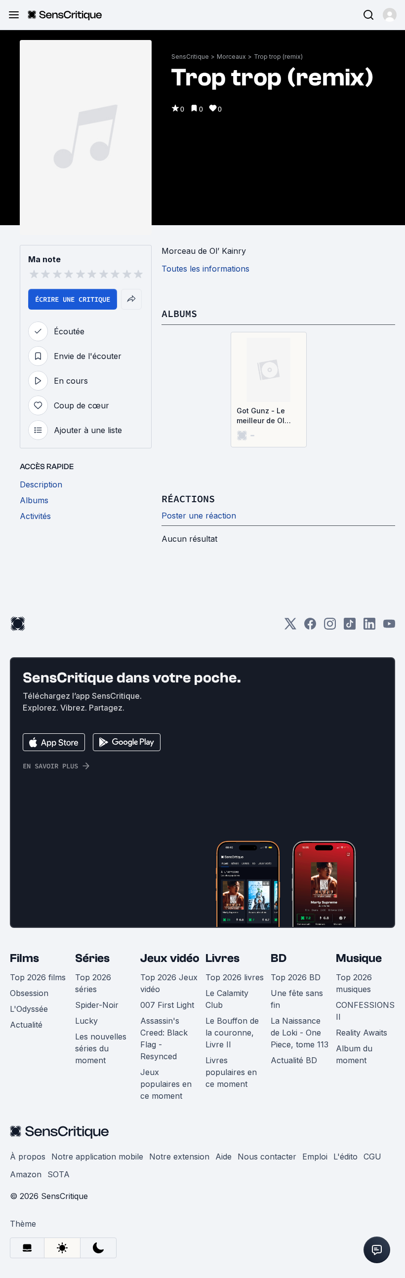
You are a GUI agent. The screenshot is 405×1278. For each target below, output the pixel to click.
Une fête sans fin (297, 999)
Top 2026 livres (234, 977)
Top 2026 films (38, 977)
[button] (389, 14)
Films (24, 958)
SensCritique (190, 56)
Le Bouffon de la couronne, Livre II (232, 1032)
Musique (359, 958)
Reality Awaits (361, 1033)
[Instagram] (330, 627)
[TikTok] (350, 627)
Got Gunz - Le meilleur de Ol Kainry (261, 416)
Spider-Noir (97, 1005)
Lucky (86, 1021)
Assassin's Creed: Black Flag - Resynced (164, 1038)
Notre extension (179, 1156)
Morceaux (231, 56)
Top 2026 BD (296, 977)
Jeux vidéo (170, 958)
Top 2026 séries (93, 983)
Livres (222, 958)
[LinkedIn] (369, 627)
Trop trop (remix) (278, 56)
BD (278, 958)
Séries (92, 958)
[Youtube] (389, 627)
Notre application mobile (97, 1156)
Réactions (188, 498)
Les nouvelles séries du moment (100, 1048)
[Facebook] (310, 627)
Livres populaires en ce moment (231, 1072)
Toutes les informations (205, 269)
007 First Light (167, 1005)
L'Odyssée (29, 1009)
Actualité (26, 1025)
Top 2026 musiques (354, 983)
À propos (27, 1156)
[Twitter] (290, 627)
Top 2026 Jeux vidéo (169, 983)
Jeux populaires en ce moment (166, 1084)
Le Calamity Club (226, 999)
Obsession (29, 993)
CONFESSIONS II (365, 1011)
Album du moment (354, 1054)
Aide (223, 1156)
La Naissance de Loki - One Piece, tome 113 (299, 1032)
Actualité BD (294, 1060)
